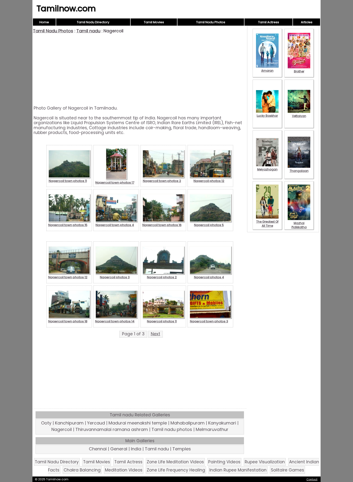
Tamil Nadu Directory (93, 22)
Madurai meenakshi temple (138, 423)
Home (44, 22)
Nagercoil (61, 429)
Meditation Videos (123, 470)
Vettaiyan (299, 116)
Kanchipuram (69, 423)
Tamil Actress (268, 22)
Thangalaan (299, 171)
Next (155, 334)
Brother (299, 71)
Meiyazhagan (267, 169)
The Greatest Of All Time (267, 224)
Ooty (46, 423)
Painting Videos (224, 462)
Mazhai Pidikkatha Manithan (299, 227)
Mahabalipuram (187, 423)
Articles (306, 22)
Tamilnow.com (66, 8)
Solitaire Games (287, 470)
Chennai (98, 449)
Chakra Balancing (82, 470)
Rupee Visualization (265, 462)
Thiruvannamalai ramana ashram (111, 429)
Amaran (267, 71)
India (136, 449)
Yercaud (96, 423)
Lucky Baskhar (267, 116)
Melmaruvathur (212, 429)
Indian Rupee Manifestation (238, 470)
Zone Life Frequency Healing (176, 470)
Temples (181, 449)
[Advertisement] (140, 69)
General (118, 449)
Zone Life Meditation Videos (175, 462)
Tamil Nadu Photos (210, 22)
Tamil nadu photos (172, 429)
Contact (311, 479)
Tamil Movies (154, 22)
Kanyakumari (222, 423)
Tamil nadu (88, 31)
